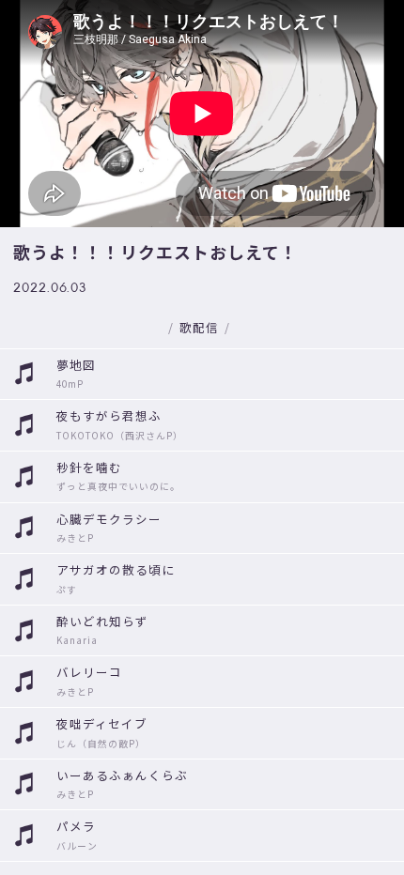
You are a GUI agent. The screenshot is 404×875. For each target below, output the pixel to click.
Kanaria (77, 640)
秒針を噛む (89, 467)
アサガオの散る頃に (115, 569)
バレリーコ (89, 672)
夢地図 (76, 365)
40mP (70, 384)
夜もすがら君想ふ (109, 415)
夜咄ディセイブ (102, 723)
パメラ (76, 826)
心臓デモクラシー (109, 519)
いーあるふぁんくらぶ (122, 775)
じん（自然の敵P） (101, 743)
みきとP (75, 538)
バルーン (77, 845)
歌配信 (199, 327)
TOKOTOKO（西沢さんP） (119, 435)
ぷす (66, 589)
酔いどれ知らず (102, 621)
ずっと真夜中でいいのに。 (118, 486)
